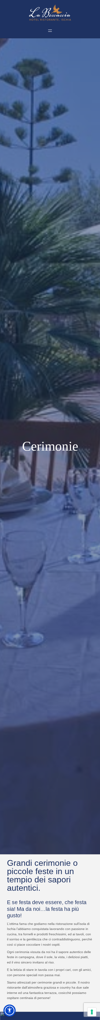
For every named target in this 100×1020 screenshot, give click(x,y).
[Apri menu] (50, 30)
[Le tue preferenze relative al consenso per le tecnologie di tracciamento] (91, 1012)
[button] (9, 1010)
